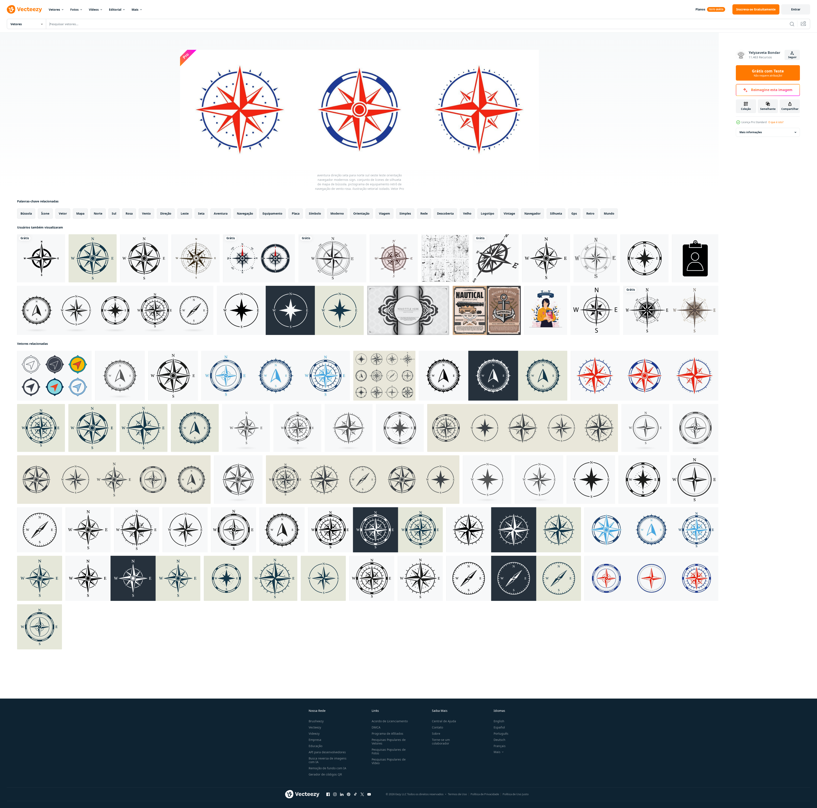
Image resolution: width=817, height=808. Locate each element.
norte (98, 213)
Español (499, 727)
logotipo (487, 213)
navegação (245, 213)
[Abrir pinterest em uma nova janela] (348, 794)
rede (424, 213)
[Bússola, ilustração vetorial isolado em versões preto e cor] (670, 310)
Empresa (315, 740)
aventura (220, 213)
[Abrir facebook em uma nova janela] (328, 794)
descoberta (445, 213)
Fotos (74, 9)
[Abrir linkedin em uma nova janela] (341, 794)
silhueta (556, 213)
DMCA (376, 727)
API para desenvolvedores (327, 752)
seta (201, 213)
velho (467, 213)
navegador (532, 213)
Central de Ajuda (444, 721)
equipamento (272, 213)
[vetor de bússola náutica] (496, 258)
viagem (384, 213)
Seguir (792, 57)
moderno (337, 213)
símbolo (315, 213)
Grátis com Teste (768, 72)
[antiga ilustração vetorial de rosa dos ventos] (595, 258)
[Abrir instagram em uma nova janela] (335, 794)
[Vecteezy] (24, 9)
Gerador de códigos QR (325, 774)
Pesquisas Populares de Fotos (389, 751)
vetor (63, 213)
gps (574, 213)
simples (405, 213)
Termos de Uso (457, 794)
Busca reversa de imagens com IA (327, 760)
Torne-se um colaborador (441, 741)
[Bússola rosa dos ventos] (196, 258)
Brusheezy (316, 721)
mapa (80, 213)
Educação (315, 746)
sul (114, 213)
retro (590, 213)
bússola (26, 213)
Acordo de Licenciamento (390, 721)
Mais (135, 9)
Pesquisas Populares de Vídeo (389, 761)
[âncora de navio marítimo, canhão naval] (487, 310)
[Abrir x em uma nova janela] (362, 794)
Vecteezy (315, 727)
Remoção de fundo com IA (327, 768)
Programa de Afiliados (387, 733)
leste (185, 213)
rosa (129, 213)
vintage (509, 213)
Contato (437, 727)
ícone (45, 213)
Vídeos (94, 9)
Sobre (436, 733)
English (499, 721)
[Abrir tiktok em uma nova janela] (355, 794)
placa (295, 213)
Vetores (54, 9)
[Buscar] (792, 24)
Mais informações (750, 132)
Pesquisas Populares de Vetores (389, 741)
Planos (700, 9)
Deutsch (499, 740)
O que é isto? (775, 122)
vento (146, 213)
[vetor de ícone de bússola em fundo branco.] (595, 310)
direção (165, 213)
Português (501, 733)
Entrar (795, 9)
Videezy (314, 733)
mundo (609, 213)
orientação (361, 213)
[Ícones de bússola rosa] (259, 258)
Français (500, 746)
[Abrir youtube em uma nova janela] (369, 794)
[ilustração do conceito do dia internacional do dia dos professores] (545, 310)
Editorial (115, 9)
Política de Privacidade (485, 794)
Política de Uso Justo (516, 794)
